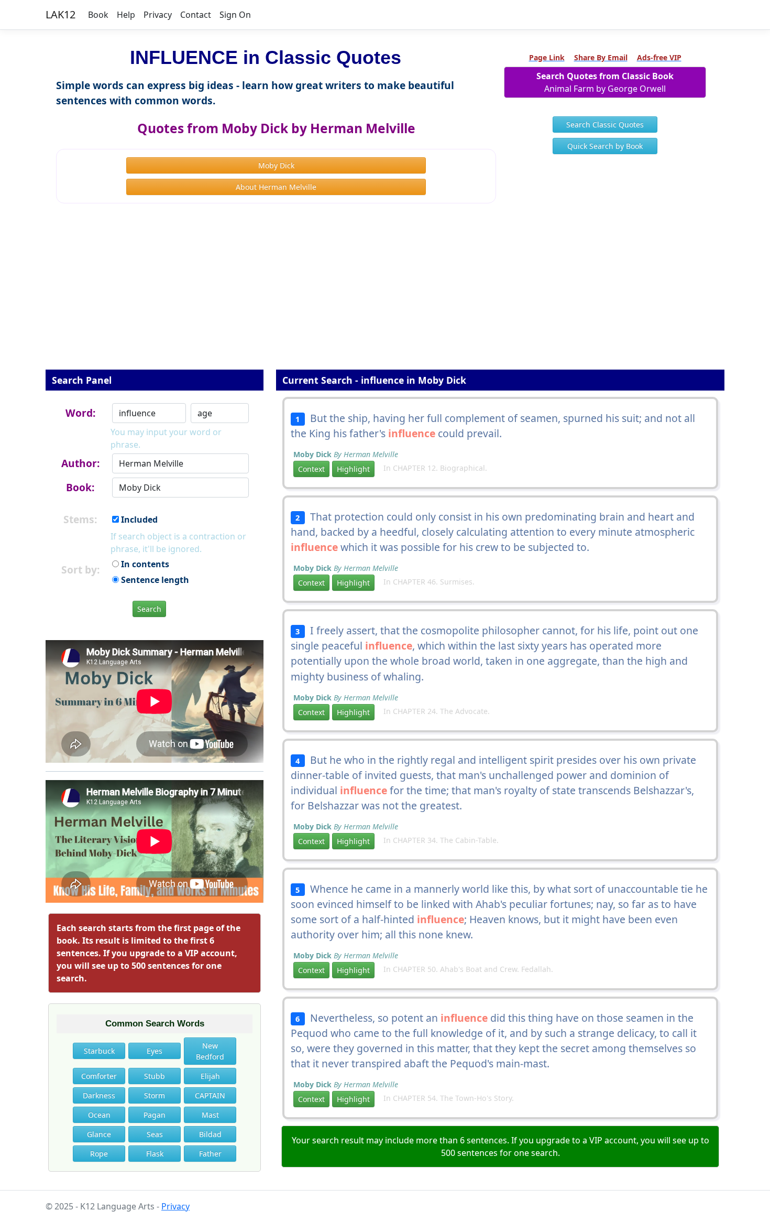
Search (149, 609)
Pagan (155, 1115)
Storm (154, 1095)
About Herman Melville (276, 187)
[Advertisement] (385, 293)
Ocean (99, 1115)
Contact (195, 14)
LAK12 (60, 14)
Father (210, 1154)
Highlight (353, 469)
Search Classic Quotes (605, 124)
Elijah (210, 1076)
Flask (154, 1154)
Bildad (210, 1134)
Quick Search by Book (605, 146)
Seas (155, 1134)
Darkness (99, 1095)
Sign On (235, 14)
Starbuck (99, 1051)
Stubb (154, 1076)
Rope (99, 1154)
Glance (99, 1134)
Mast (210, 1115)
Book (98, 14)
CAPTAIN (210, 1095)
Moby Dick (276, 165)
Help (126, 14)
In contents (144, 564)
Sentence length (154, 580)
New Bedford (210, 1051)
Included (138, 519)
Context (311, 469)
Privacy (158, 14)
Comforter (99, 1076)
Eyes (154, 1051)
